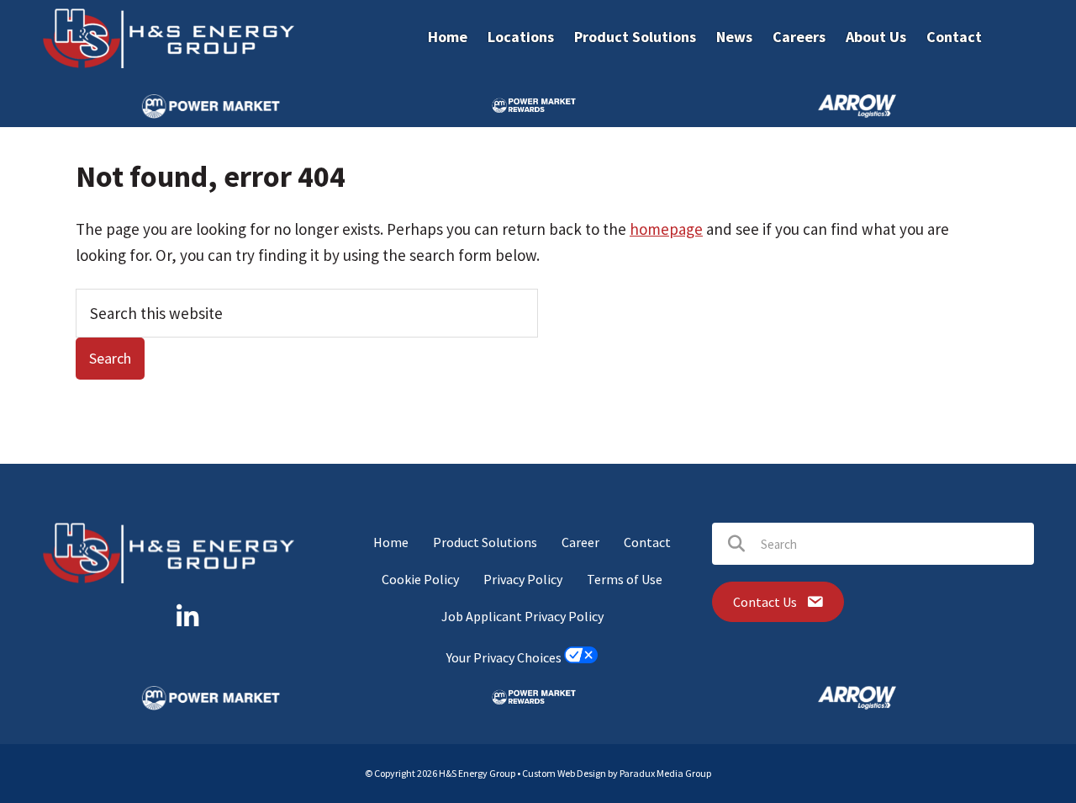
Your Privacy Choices (505, 658)
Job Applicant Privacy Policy (522, 616)
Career (580, 542)
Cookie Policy (420, 579)
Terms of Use (624, 579)
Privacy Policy (522, 579)
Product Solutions (485, 542)
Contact (647, 542)
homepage (666, 229)
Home (391, 542)
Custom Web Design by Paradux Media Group (616, 773)
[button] (187, 617)
